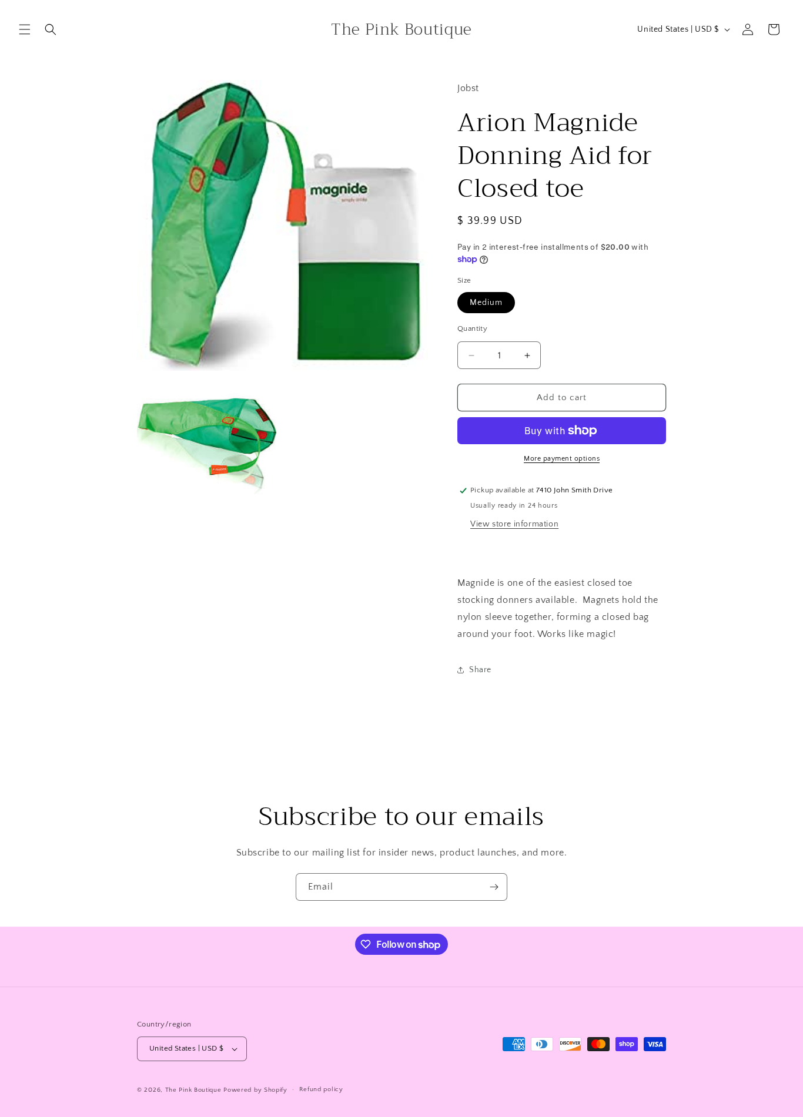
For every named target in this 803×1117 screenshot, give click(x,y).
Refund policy (321, 1089)
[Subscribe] (494, 887)
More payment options (562, 458)
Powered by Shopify (255, 1089)
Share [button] (480, 670)
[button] (25, 29)
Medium (486, 302)
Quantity (472, 328)
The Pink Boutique (193, 1089)
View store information (514, 524)
